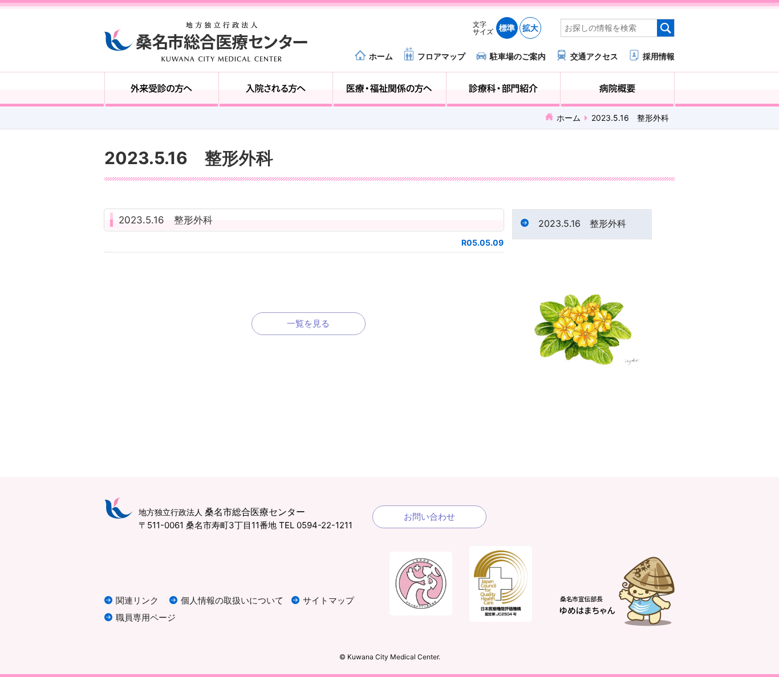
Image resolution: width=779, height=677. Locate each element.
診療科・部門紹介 (503, 89)
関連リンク (137, 600)
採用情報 (659, 55)
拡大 (530, 27)
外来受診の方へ (162, 89)
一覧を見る (308, 323)
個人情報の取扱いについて (232, 600)
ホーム (381, 55)
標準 (507, 27)
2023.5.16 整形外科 (166, 220)
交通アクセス (594, 55)
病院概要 (617, 89)
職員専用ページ (146, 617)
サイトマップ (328, 600)
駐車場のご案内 (518, 55)
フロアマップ (441, 55)
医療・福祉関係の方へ (390, 89)
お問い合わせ (429, 516)
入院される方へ (276, 89)
